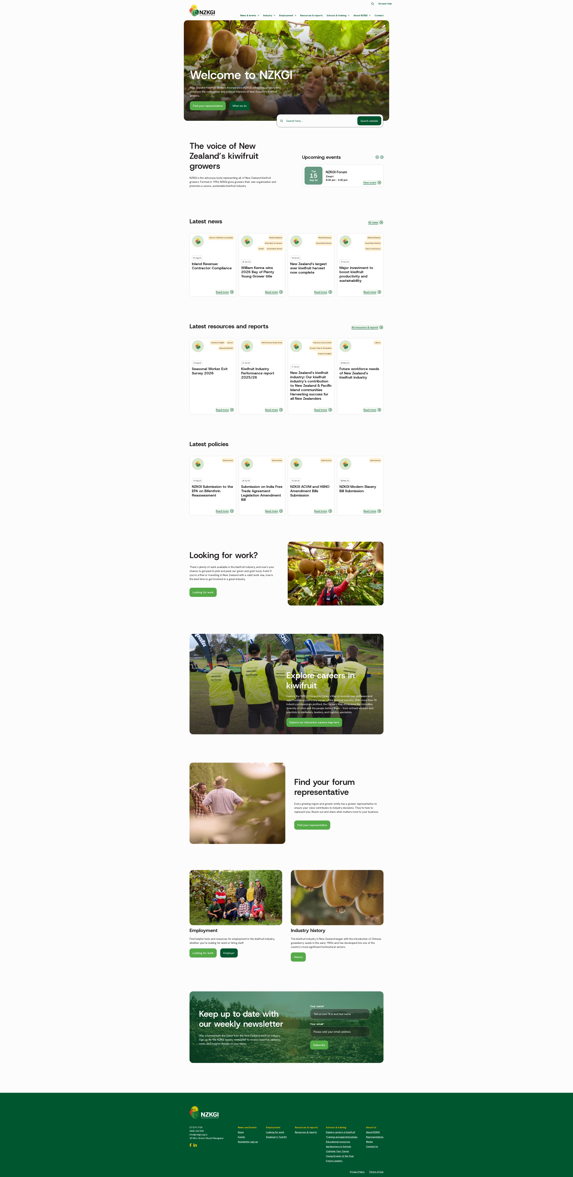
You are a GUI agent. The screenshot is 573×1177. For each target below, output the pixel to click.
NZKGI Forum (336, 172)
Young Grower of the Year (340, 1156)
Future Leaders (334, 1160)
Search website (369, 121)
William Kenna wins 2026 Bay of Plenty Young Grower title (257, 272)
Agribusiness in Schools (338, 1146)
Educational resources (338, 1141)
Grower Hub (385, 3)
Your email (317, 1024)
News (241, 1132)
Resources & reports (311, 15)
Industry (267, 15)
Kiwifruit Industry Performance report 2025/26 (257, 373)
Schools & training (336, 15)
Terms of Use (376, 1171)
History (298, 957)
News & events (248, 15)
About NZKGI (360, 15)
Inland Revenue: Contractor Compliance (212, 266)
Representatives (374, 1137)
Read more (222, 292)
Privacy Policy (357, 1171)
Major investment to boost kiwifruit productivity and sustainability (356, 274)
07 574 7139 (196, 1127)
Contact (379, 15)
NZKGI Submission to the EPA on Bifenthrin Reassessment (212, 491)
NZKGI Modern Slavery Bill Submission (357, 489)
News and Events (247, 1127)
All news (373, 222)
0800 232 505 (197, 1131)
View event (369, 182)
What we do (239, 106)
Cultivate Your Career (337, 1151)
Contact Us (372, 1146)
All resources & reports (365, 327)
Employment (286, 15)
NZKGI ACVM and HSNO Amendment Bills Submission (309, 491)
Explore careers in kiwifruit (340, 1132)
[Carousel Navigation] (379, 157)
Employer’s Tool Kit (276, 1137)
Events (241, 1137)
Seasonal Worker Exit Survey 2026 (210, 371)
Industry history (308, 930)
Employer (229, 953)
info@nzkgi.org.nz (198, 1134)
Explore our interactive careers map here (314, 722)
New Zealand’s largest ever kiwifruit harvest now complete (308, 268)
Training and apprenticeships (342, 1137)
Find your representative (208, 106)
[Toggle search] (372, 3)
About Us (371, 1127)
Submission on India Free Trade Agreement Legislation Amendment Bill (261, 493)
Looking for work (203, 592)
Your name (317, 1006)
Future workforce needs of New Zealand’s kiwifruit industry (359, 373)
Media (369, 1141)
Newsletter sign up (248, 1141)
